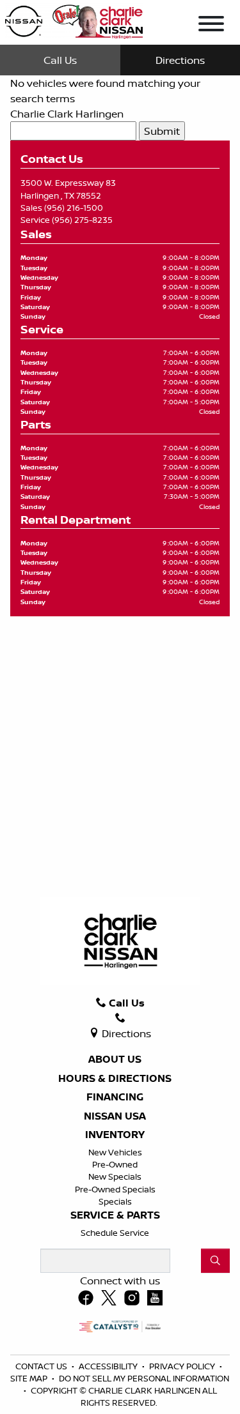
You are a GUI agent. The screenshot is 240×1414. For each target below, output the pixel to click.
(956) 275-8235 (82, 219)
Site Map (29, 1378)
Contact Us (42, 1366)
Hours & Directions (115, 1078)
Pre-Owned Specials (115, 1189)
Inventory (115, 1135)
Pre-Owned (115, 1164)
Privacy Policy (183, 1366)
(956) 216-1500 (73, 207)
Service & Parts (115, 1215)
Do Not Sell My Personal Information (144, 1378)
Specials (115, 1201)
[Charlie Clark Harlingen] (74, 19)
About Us (114, 1059)
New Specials (114, 1176)
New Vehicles (115, 1152)
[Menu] (211, 25)
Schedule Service (115, 1232)
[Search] (215, 1261)
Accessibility (109, 1366)
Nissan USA (115, 1116)
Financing (114, 1097)
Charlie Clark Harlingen (67, 114)
